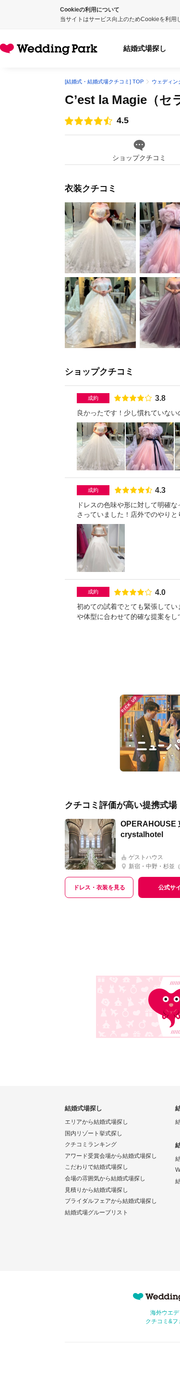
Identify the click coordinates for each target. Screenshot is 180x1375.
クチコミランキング (91, 1144)
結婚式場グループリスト (96, 1212)
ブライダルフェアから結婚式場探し (111, 1201)
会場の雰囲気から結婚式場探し (105, 1178)
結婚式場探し (145, 48)
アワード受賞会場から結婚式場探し (111, 1156)
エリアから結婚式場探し (96, 1122)
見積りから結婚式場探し (96, 1190)
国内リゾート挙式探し (93, 1133)
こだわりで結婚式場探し (96, 1167)
